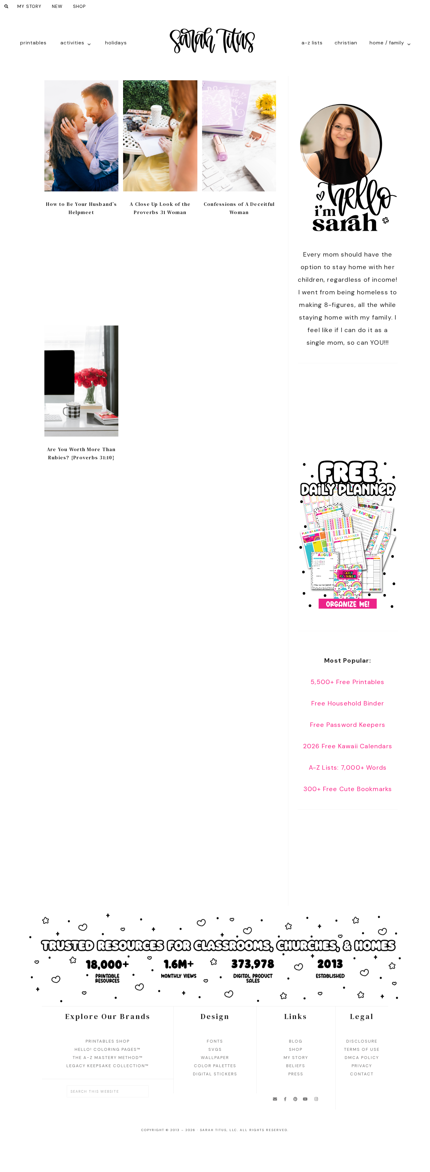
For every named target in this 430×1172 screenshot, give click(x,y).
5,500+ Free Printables (347, 682)
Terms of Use (362, 1049)
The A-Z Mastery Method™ (108, 1057)
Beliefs (295, 1065)
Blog (296, 1041)
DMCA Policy (362, 1057)
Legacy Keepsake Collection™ (107, 1065)
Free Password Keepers (347, 725)
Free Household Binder (347, 703)
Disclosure (361, 1041)
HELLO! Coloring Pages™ (108, 1049)
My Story (296, 1057)
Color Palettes (215, 1065)
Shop (296, 1049)
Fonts (215, 1041)
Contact (362, 1074)
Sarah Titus (215, 44)
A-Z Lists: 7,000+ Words (348, 767)
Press (295, 1074)
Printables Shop (108, 1041)
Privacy (362, 1065)
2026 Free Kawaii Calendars (347, 746)
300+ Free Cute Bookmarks (347, 789)
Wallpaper (215, 1057)
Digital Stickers (215, 1074)
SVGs (215, 1049)
